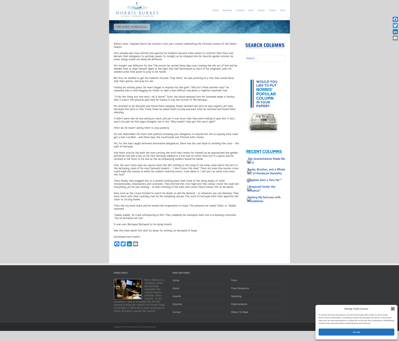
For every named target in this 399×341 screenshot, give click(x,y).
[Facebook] (395, 19)
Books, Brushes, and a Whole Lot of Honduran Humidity (266, 171)
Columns (177, 304)
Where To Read (239, 312)
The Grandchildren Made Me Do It (266, 161)
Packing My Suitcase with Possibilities (264, 199)
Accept (356, 332)
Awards (177, 296)
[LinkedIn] (395, 32)
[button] (392, 308)
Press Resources (240, 288)
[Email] (395, 38)
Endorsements (239, 304)
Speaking (236, 296)
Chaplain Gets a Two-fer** (265, 180)
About (176, 288)
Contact (177, 312)
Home (176, 280)
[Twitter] (395, 25)
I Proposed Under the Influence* (261, 188)
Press (234, 280)
